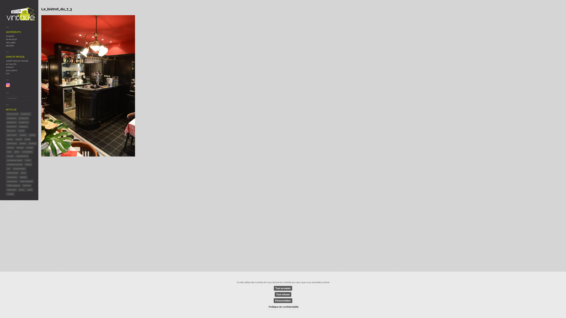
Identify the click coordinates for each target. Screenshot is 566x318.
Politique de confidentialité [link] (283, 306)
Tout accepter (283, 288)
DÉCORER (10, 46)
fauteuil (32, 143)
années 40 (11, 118)
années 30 (25, 114)
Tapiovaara (11, 190)
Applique (23, 127)
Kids (9, 152)
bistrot (21, 131)
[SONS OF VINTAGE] (20, 14)
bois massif (11, 135)
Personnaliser (283, 300)
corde (27, 139)
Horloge (20, 148)
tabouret (26, 185)
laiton (17, 152)
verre (30, 190)
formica (10, 148)
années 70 (24, 122)
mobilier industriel (14, 164)
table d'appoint (26, 181)
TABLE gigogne (13, 185)
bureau (23, 135)
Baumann (11, 131)
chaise (32, 135)
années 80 (11, 127)
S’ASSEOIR (10, 36)
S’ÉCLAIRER (10, 43)
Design (23, 143)
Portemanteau (19, 169)
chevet (19, 139)
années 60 (11, 122)
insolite (30, 148)
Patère (28, 164)
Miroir (28, 160)
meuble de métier (14, 160)
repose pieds (12, 173)
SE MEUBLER (11, 39)
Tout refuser (283, 294)
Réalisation (10, 209)
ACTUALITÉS (11, 64)
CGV (8, 74)
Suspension (12, 181)
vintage (10, 194)
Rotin (23, 173)
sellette (23, 177)
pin (8, 169)
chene (9, 139)
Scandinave (12, 177)
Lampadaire (27, 152)
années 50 (23, 118)
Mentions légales (13, 205)
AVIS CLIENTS (11, 70)
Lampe (10, 156)
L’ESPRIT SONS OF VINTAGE (17, 61)
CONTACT (10, 67)
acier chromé (12, 114)
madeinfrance (22, 156)
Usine (21, 190)
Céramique (11, 143)
